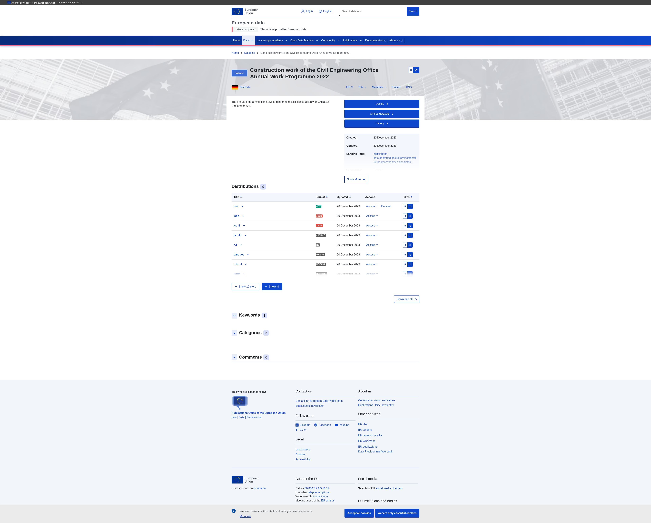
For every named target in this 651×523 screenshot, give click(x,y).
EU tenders (365, 429)
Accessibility (303, 459)
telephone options (318, 492)
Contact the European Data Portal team (319, 400)
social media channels (389, 488)
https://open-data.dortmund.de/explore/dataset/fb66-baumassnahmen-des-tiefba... (395, 157)
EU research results (370, 435)
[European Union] (262, 479)
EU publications (367, 446)
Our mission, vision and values (376, 400)
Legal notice (302, 449)
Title (236, 197)
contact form (320, 496)
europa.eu (259, 488)
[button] (71, 2)
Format (320, 197)
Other (303, 429)
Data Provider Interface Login (375, 451)
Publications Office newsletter (376, 405)
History (380, 123)
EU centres (327, 500)
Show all (274, 286)
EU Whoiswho (367, 441)
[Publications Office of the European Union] (261, 402)
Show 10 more (247, 286)
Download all (405, 299)
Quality (380, 103)
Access (370, 206)
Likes (406, 197)
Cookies (300, 454)
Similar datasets (379, 113)
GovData (245, 87)
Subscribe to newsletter (309, 405)
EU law (362, 423)
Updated (342, 197)
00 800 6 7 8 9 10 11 (317, 488)
